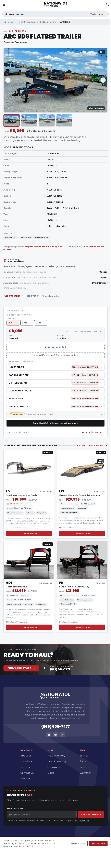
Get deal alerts (91, 814)
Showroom (54, 767)
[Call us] (107, 4)
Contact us (27, 772)
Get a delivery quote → (93, 432)
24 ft (38, 323)
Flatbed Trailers (48, 22)
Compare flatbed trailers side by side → (44, 246)
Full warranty (12, 296)
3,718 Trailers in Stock (14, 660)
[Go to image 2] (29, 120)
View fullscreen (96, 108)
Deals (50, 772)
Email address (15, 808)
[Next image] (103, 80)
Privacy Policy (82, 820)
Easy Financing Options (66, 660)
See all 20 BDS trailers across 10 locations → (55, 423)
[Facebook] (48, 734)
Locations (26, 761)
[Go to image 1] (11, 120)
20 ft (24, 323)
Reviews (25, 778)
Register (31, 296)
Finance (84, 767)
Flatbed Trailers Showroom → (92, 445)
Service (84, 755)
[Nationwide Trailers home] (55, 4)
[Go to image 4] (64, 120)
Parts (83, 761)
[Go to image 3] (47, 120)
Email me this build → (55, 347)
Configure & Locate (36, 533)
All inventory (97, 14)
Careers (25, 767)
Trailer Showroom (26, 22)
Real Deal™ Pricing (39, 660)
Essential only (78, 843)
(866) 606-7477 (55, 726)
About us (25, 755)
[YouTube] (55, 734)
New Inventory (56, 755)
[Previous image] (8, 80)
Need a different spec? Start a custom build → (55, 355)
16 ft (10, 323)
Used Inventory (56, 761)
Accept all (98, 843)
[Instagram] (62, 734)
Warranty (85, 772)
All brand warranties (50, 296)
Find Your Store (21, 668)
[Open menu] (4, 4)
